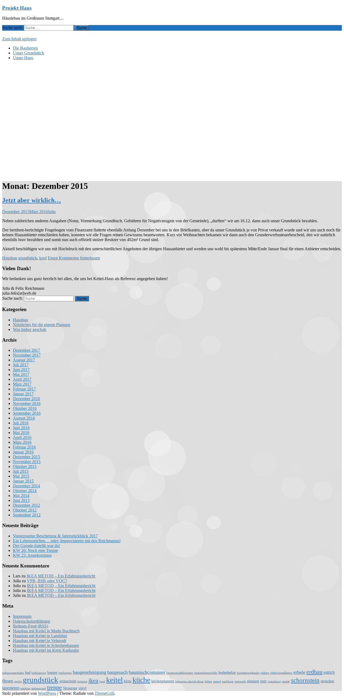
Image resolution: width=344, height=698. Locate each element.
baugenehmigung (89, 672)
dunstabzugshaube (248, 672)
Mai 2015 (21, 476)
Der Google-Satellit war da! (36, 545)
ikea (93, 680)
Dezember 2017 (26, 350)
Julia (52, 211)
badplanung (38, 672)
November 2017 (27, 355)
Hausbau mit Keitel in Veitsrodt (39, 640)
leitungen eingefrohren (189, 681)
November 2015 (27, 461)
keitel (114, 680)
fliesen (7, 681)
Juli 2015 (20, 471)
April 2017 (22, 379)
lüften (208, 681)
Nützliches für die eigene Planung (41, 324)
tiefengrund (38, 688)
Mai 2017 (21, 374)
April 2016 (22, 437)
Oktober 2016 (25, 408)
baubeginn (65, 672)
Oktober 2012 (25, 510)
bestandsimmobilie (205, 672)
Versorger (70, 688)
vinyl (82, 688)
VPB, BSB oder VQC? (47, 581)
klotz (127, 681)
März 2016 (22, 442)
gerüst (18, 681)
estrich (329, 672)
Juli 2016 (20, 423)
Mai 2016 (21, 432)
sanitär (286, 681)
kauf (43, 258)
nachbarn (228, 681)
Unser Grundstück (28, 53)
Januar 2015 (23, 481)
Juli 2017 (20, 364)
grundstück (27, 258)
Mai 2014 (21, 495)
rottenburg (274, 681)
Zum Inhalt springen (19, 39)
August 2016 (24, 418)
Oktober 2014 (25, 490)
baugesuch (117, 672)
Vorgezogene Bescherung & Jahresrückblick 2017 (55, 536)
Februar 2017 (24, 389)
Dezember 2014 (26, 486)
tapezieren (10, 688)
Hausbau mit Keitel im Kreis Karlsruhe (46, 650)
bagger (52, 673)
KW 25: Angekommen (32, 555)
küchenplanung (162, 681)
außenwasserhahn (13, 672)
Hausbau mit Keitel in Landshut (40, 635)
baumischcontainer (147, 672)
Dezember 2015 (26, 456)
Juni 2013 (21, 500)
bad (27, 673)
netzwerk (240, 681)
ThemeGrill (104, 693)
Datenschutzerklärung (31, 621)
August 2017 (24, 360)
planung (253, 681)
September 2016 (27, 413)
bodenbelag (227, 673)
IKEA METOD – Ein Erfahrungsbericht (61, 576)
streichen (327, 681)
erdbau (314, 672)
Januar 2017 (23, 394)
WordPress (47, 693)
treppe (54, 687)
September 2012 (27, 515)
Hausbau (9, 258)
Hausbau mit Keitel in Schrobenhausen (46, 645)
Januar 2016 (23, 452)
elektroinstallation (281, 672)
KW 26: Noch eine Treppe (35, 550)
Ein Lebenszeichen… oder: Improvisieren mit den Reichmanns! (67, 540)
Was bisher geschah (29, 329)
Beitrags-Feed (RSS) (30, 626)
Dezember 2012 (26, 505)
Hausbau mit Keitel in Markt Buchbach (46, 631)
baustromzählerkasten (179, 672)
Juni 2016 (21, 427)
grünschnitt (67, 681)
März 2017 (22, 384)
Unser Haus (23, 57)
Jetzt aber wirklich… (31, 200)
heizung (82, 681)
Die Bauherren (25, 48)
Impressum (22, 616)
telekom (25, 688)
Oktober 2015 (25, 466)
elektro (265, 672)
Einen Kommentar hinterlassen (74, 258)
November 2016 (27, 403)
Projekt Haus (16, 8)
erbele (299, 672)
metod (217, 681)
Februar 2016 (24, 447)
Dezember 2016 (26, 398)
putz (263, 681)
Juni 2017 (21, 369)
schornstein (305, 680)
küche (141, 680)
